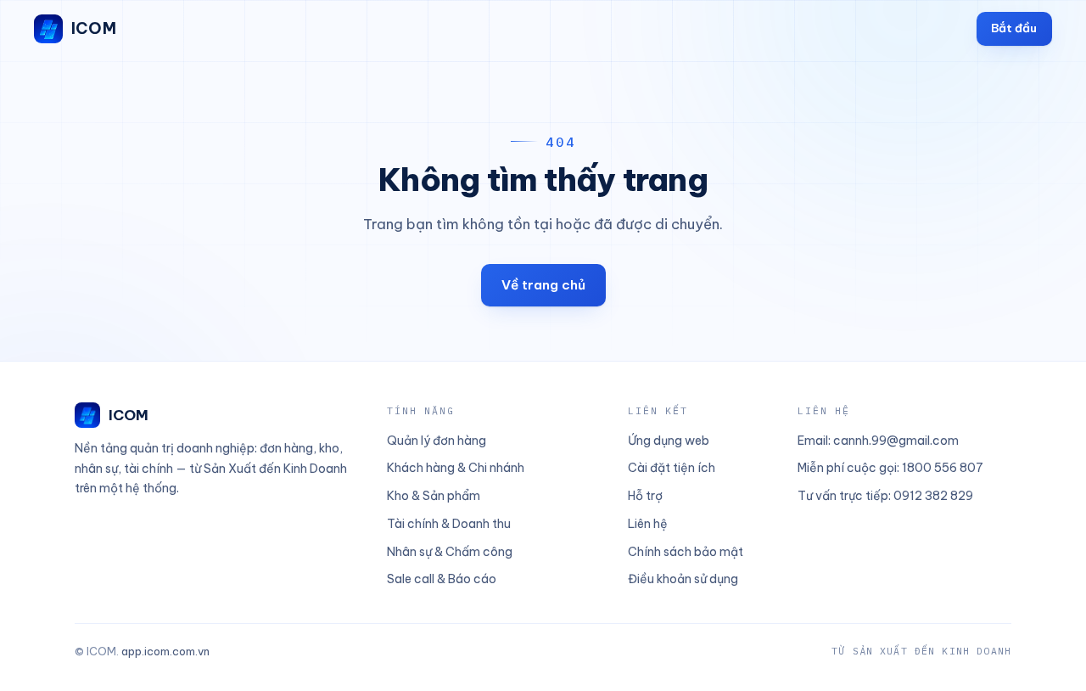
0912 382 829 (933, 495)
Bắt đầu (1014, 28)
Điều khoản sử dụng (683, 579)
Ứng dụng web (668, 440)
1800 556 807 (942, 467)
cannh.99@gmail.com (896, 440)
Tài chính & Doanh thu (449, 523)
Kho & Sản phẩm (433, 495)
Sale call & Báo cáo (441, 579)
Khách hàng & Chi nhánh (455, 467)
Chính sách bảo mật (685, 551)
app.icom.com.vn (165, 651)
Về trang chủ (543, 285)
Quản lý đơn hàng (436, 440)
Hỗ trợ (645, 495)
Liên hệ (648, 523)
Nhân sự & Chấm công (449, 551)
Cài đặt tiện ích (671, 467)
